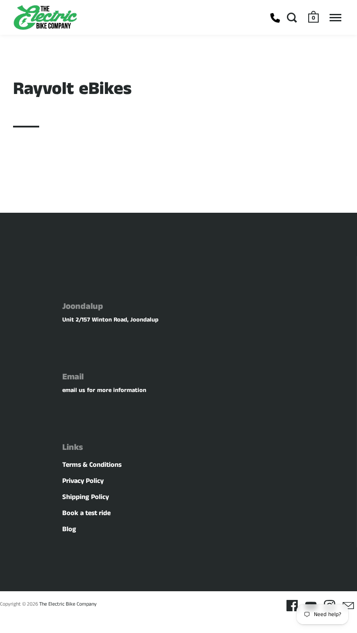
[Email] (348, 605)
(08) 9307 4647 (275, 18)
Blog (69, 529)
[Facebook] (292, 605)
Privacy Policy (83, 481)
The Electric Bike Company (68, 604)
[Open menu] (335, 17)
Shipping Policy (85, 497)
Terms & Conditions (91, 465)
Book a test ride (86, 513)
